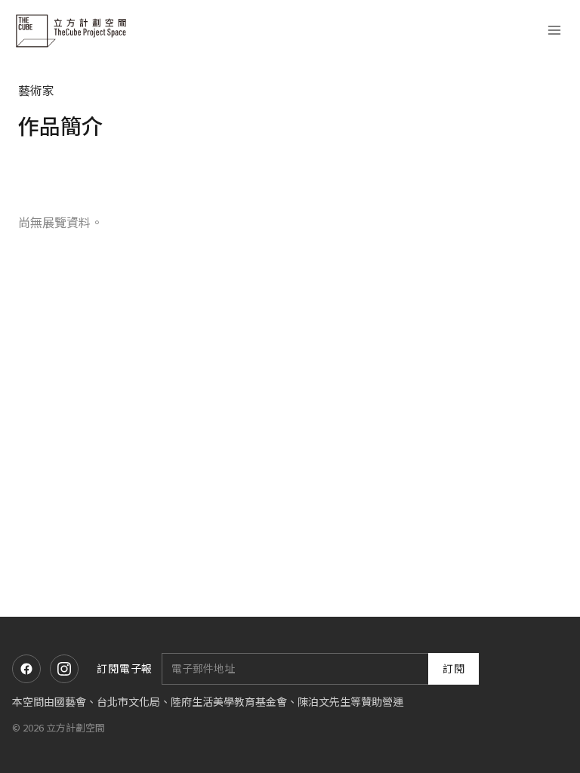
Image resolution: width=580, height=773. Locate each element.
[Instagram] (64, 668)
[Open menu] (554, 30)
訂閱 (454, 668)
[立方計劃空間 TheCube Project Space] (72, 31)
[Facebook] (26, 668)
